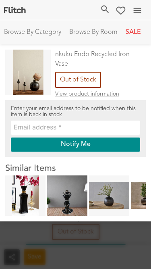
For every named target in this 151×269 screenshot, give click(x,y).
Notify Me (76, 144)
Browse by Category (32, 32)
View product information (87, 94)
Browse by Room (93, 32)
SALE (133, 32)
